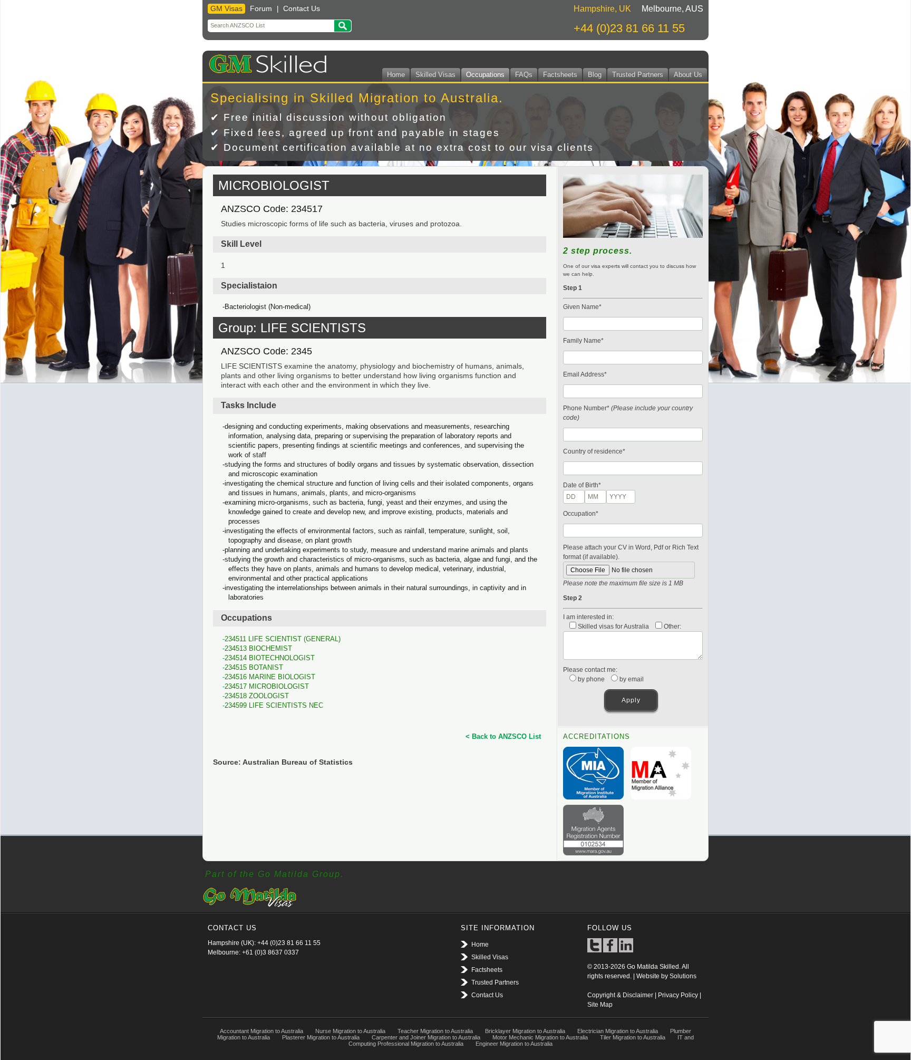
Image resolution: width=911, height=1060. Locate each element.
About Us (688, 75)
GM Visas (226, 8)
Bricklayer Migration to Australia (525, 1031)
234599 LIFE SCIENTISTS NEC (274, 705)
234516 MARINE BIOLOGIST (270, 677)
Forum (261, 8)
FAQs (523, 75)
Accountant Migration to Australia (261, 1031)
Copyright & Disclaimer (620, 995)
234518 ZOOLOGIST (257, 696)
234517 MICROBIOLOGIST (267, 686)
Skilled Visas (435, 75)
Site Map (600, 1004)
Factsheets (560, 75)
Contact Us (301, 8)
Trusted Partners (637, 75)
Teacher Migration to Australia (435, 1031)
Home (396, 75)
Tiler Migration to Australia (632, 1037)
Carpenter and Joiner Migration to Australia (426, 1037)
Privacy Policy (678, 995)
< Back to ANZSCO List (503, 736)
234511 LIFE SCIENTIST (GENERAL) (283, 639)
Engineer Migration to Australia (514, 1043)
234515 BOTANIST (254, 667)
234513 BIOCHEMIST (258, 648)
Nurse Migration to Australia (350, 1031)
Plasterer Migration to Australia (321, 1037)
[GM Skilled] (265, 62)
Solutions (683, 976)
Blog (595, 75)
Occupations (485, 75)
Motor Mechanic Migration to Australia (540, 1037)
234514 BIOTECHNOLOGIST (270, 658)
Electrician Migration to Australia (617, 1031)
